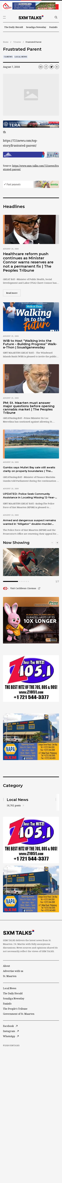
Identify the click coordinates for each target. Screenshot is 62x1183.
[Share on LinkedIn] (57, 67)
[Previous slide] (52, 542)
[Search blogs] (56, 17)
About (6, 966)
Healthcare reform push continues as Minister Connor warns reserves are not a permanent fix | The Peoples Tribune (28, 262)
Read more (13, 292)
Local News (21, 56)
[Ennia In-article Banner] (31, 184)
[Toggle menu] (4, 17)
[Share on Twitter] (51, 67)
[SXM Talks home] (31, 17)
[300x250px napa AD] (31, 736)
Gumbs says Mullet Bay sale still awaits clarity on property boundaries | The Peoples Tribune (29, 469)
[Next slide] (57, 542)
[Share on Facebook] (46, 67)
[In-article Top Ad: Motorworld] (31, 124)
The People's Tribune (15, 1008)
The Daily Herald (13, 27)
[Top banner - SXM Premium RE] (31, 5)
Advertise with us (13, 971)
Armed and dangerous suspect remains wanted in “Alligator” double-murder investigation (29, 522)
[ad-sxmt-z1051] (31, 678)
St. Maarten (9, 976)
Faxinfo (53, 27)
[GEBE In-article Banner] (31, 154)
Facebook (8, 1026)
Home (5, 42)
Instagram (9, 1031)
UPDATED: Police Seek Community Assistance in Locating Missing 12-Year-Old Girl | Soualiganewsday (29, 495)
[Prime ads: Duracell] (31, 620)
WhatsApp (9, 1036)
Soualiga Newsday (36, 27)
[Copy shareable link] (41, 67)
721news (17, 42)
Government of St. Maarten (18, 1013)
